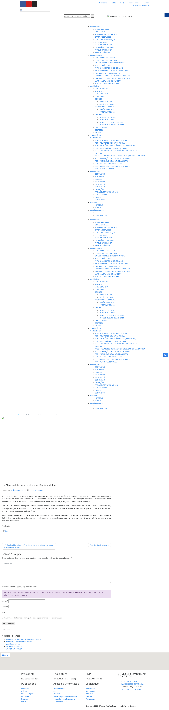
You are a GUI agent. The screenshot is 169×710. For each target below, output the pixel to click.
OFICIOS (98, 114)
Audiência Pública (13, 644)
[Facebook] (23, 4)
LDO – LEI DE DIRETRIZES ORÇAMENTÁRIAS (112, 166)
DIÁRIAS (98, 179)
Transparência (95, 135)
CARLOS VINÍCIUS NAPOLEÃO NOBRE (110, 63)
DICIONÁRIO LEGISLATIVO (105, 47)
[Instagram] (34, 4)
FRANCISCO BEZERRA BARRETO (107, 73)
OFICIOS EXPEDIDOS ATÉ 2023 (111, 122)
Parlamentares (96, 55)
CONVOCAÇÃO (101, 194)
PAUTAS (98, 132)
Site (3, 612)
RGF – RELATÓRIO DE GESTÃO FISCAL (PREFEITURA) (115, 145)
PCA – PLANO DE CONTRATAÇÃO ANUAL (111, 140)
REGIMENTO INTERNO (104, 45)
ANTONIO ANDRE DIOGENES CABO (109, 68)
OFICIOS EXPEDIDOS (107, 117)
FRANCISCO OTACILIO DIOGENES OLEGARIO (112, 76)
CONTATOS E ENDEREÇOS (105, 39)
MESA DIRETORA (101, 94)
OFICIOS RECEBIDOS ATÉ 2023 (111, 125)
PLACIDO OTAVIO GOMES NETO (107, 83)
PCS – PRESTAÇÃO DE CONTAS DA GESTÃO (112, 161)
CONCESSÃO (100, 187)
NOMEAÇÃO (100, 181)
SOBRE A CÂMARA (102, 29)
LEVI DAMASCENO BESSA (105, 57)
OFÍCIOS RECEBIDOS (107, 119)
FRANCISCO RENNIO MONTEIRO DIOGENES (112, 78)
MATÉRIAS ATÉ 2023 (107, 112)
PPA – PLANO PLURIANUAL (106, 169)
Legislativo (94, 86)
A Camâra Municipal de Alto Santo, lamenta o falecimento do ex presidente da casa (28, 546)
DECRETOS (99, 130)
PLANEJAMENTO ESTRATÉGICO (107, 34)
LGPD (97, 212)
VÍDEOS (98, 207)
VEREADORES (100, 91)
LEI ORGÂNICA (101, 42)
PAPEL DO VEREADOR (103, 50)
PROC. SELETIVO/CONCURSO (106, 192)
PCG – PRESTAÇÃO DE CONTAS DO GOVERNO (113, 158)
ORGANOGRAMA (102, 32)
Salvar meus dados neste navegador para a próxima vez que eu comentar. (33, 618)
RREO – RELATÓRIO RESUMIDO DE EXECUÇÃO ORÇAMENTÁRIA (120, 156)
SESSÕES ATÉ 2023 (106, 104)
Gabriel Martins (37, 490)
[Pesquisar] (92, 16)
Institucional (95, 26)
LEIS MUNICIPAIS (102, 88)
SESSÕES (98, 99)
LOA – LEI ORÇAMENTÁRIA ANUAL (108, 163)
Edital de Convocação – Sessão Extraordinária (23, 639)
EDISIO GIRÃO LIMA (103, 65)
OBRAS (97, 197)
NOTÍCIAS (99, 205)
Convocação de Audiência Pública (19, 642)
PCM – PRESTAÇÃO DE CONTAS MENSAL (111, 148)
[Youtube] (29, 4)
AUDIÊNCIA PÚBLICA (14, 646)
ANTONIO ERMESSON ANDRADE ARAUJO (111, 70)
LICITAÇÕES (99, 189)
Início (20, 415)
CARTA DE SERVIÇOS (103, 37)
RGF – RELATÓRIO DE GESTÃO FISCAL (110, 143)
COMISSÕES (100, 96)
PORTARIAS (99, 176)
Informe (93, 202)
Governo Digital (101, 215)
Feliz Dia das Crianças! (98, 545)
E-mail (5, 607)
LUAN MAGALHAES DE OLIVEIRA (108, 81)
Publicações (95, 171)
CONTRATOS (100, 174)
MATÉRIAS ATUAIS (106, 109)
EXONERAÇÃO (100, 184)
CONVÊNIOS (100, 200)
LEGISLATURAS (101, 127)
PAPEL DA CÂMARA (102, 52)
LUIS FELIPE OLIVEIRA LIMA (106, 60)
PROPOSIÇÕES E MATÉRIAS (105, 107)
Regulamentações (97, 210)
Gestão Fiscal (95, 138)
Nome (5, 601)
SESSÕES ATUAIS (106, 101)
